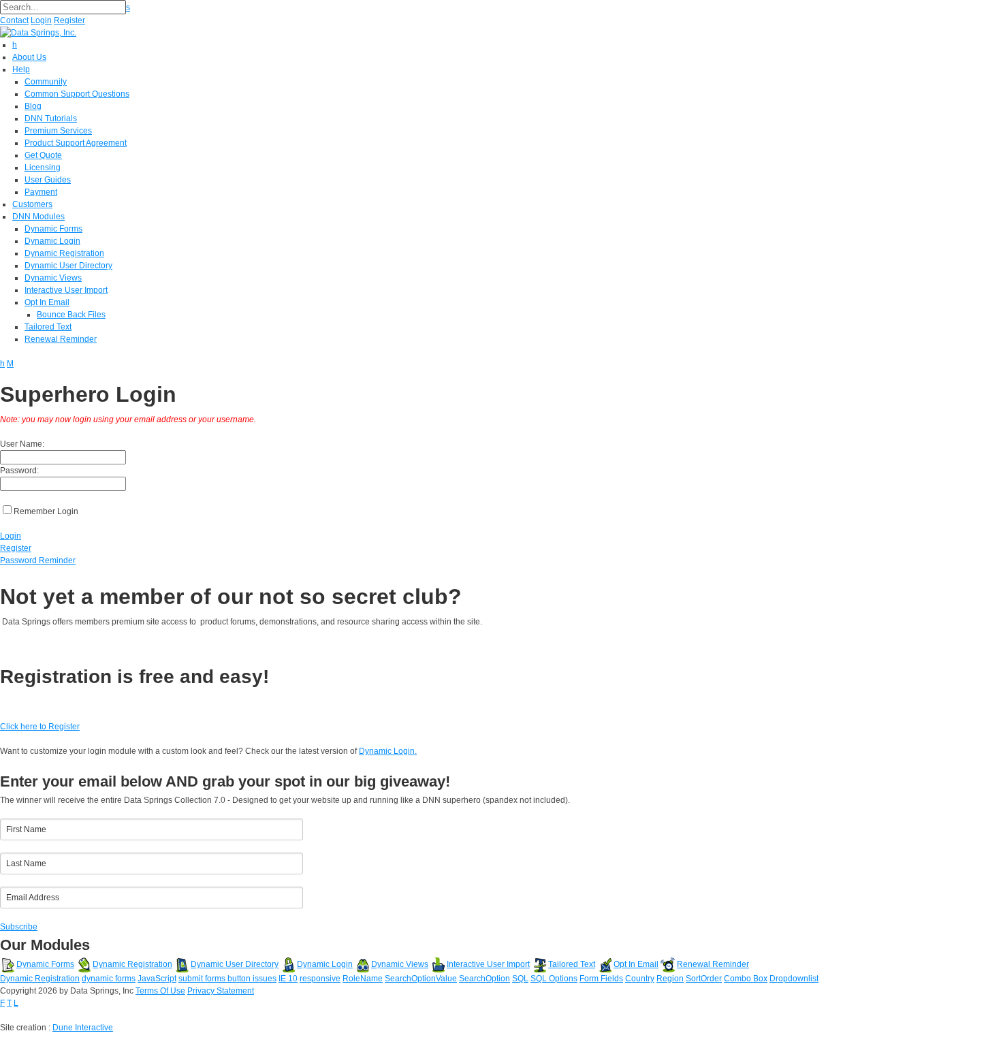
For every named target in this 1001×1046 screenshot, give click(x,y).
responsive (320, 978)
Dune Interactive (82, 1027)
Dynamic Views (399, 964)
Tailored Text (571, 964)
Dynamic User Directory (235, 964)
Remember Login (46, 511)
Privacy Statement (220, 991)
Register (69, 20)
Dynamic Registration (132, 964)
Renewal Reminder (713, 964)
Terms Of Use (160, 991)
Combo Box (745, 978)
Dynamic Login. (388, 751)
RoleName (363, 978)
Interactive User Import (488, 964)
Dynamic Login (325, 964)
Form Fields (601, 978)
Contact (14, 20)
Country (639, 978)
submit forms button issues (227, 978)
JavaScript (157, 978)
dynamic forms (109, 978)
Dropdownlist (794, 978)
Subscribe (18, 927)
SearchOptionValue (421, 978)
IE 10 (288, 978)
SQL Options (553, 978)
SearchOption (484, 978)
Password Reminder (38, 560)
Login (41, 20)
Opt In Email (636, 964)
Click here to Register (40, 726)
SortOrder (704, 978)
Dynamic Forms (45, 964)
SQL (520, 978)
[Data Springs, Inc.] (38, 32)
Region (670, 978)
